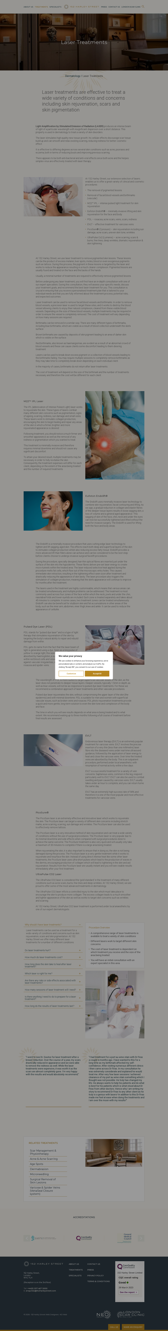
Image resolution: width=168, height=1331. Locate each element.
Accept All (97, 674)
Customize (71, 674)
